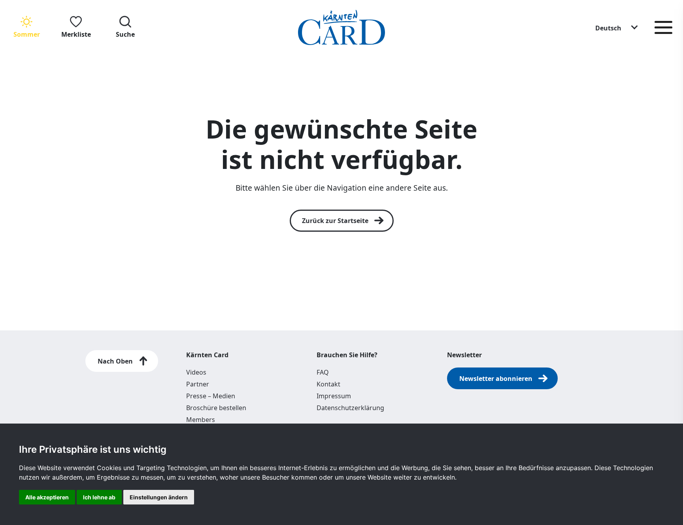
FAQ (323, 372)
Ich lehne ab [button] (99, 497)
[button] (617, 27)
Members (200, 419)
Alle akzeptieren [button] (47, 497)
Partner (197, 384)
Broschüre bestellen (216, 407)
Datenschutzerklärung (350, 407)
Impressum (334, 396)
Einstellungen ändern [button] (159, 497)
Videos (196, 372)
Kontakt (328, 384)
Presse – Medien (210, 396)
